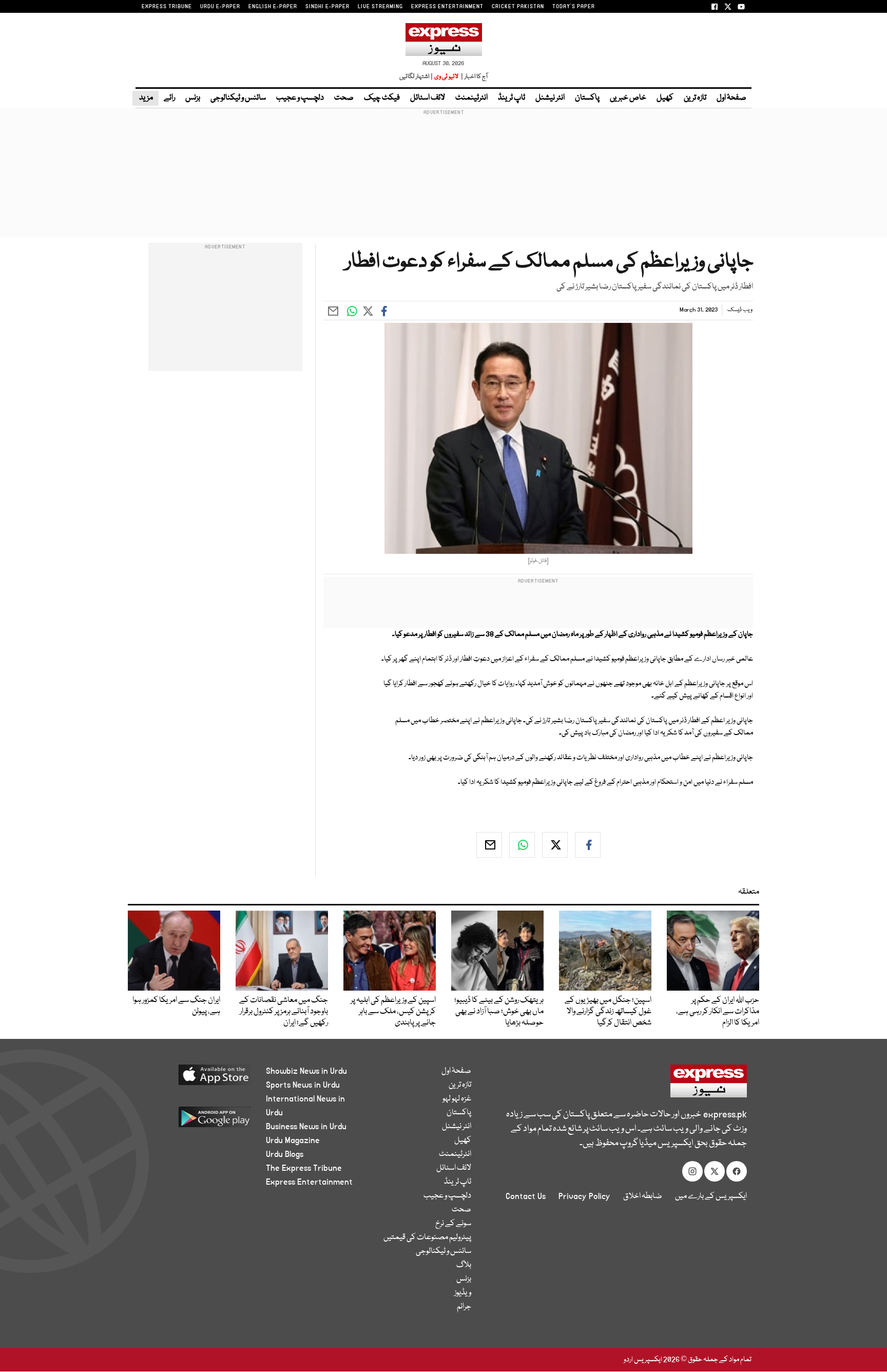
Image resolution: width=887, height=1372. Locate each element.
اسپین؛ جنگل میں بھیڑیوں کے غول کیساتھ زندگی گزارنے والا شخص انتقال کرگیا (608, 1011)
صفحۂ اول (731, 98)
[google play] (195, 1121)
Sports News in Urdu (303, 1085)
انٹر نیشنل (550, 98)
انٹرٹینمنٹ (471, 98)
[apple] (195, 1079)
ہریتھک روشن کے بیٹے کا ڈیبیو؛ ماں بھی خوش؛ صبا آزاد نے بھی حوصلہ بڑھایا (499, 1011)
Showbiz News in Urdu (306, 1071)
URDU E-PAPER (220, 7)
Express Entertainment (309, 1182)
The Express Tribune (304, 1168)
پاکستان (587, 98)
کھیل (665, 98)
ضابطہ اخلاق (642, 1196)
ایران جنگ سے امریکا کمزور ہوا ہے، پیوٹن (176, 1006)
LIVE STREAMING (380, 7)
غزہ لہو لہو (456, 1099)
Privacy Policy (584, 1196)
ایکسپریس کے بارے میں (711, 1196)
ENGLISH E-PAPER (272, 7)
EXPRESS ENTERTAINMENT (447, 7)
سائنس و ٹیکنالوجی (238, 98)
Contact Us (526, 1196)
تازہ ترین (695, 98)
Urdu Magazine (293, 1140)
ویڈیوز (462, 1293)
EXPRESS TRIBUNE (167, 7)
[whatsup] (522, 845)
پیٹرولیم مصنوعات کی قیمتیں (427, 1237)
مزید (145, 98)
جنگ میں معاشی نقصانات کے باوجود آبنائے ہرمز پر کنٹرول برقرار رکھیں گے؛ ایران (283, 1011)
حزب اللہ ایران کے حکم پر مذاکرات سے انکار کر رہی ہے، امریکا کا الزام (717, 1011)
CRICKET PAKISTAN (518, 7)
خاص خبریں (628, 98)
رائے (169, 98)
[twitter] (555, 845)
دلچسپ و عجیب (300, 98)
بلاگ (463, 1265)
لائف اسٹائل (427, 98)
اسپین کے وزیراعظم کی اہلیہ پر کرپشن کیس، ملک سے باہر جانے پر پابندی (393, 1011)
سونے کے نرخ (453, 1224)
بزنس (192, 98)
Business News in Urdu (306, 1126)
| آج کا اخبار (473, 77)
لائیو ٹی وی (446, 77)
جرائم (464, 1307)
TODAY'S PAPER (573, 7)
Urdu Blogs (284, 1154)
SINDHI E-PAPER (327, 7)
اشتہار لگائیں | (416, 77)
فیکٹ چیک (382, 98)
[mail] (489, 845)
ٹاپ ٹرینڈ (511, 98)
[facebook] (588, 845)
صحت (344, 98)
